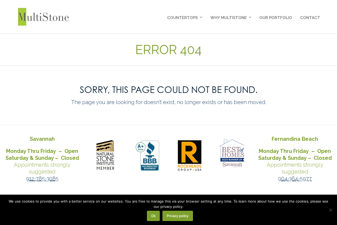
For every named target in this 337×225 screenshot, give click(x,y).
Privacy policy (178, 216)
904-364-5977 (295, 178)
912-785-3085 (42, 178)
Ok (153, 216)
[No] (330, 210)
